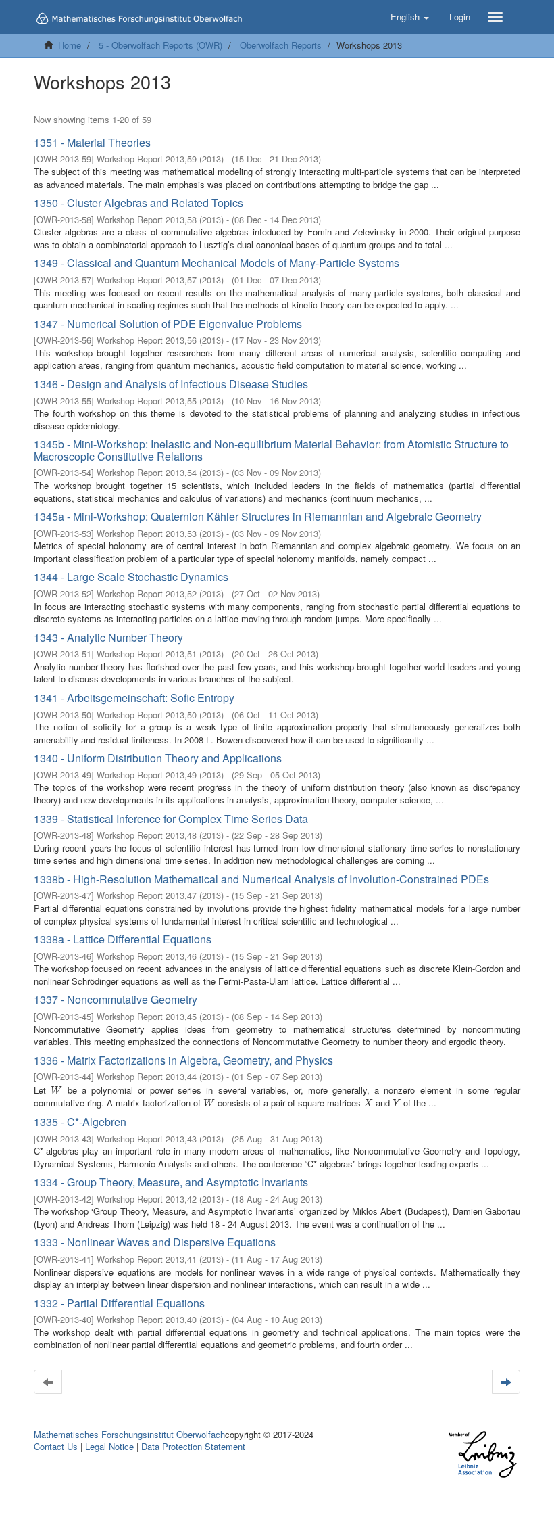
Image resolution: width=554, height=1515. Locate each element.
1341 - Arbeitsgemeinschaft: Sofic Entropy (134, 697)
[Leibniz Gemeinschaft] (482, 1454)
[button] (409, 17)
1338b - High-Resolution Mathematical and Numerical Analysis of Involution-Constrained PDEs (261, 879)
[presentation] (56, 1089)
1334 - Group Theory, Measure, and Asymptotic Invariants (171, 1182)
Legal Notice (109, 1446)
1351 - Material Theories (92, 142)
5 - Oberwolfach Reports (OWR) (160, 45)
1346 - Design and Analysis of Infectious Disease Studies (171, 384)
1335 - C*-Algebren (80, 1121)
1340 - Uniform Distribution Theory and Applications (158, 758)
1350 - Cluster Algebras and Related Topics (138, 202)
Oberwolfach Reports (281, 45)
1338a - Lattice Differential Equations (122, 939)
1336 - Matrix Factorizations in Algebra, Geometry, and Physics (183, 1060)
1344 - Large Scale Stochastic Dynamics (131, 576)
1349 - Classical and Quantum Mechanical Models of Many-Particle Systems (216, 263)
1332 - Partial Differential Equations (119, 1303)
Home (69, 45)
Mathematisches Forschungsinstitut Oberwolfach (129, 1434)
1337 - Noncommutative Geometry (115, 999)
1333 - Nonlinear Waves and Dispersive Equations (155, 1242)
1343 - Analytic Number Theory (108, 637)
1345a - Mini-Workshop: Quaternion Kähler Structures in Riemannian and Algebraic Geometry (258, 516)
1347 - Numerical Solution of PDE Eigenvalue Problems (168, 323)
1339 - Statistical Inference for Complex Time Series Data (171, 818)
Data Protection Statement (193, 1446)
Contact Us (56, 1446)
